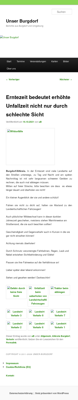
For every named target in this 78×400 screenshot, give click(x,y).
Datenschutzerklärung (20, 393)
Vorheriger (13, 79)
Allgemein (46, 336)
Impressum (12, 363)
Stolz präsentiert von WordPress (52, 393)
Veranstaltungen (38, 61)
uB (40, 121)
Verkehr (10, 339)
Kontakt (10, 375)
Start (9, 61)
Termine (21, 61)
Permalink (11, 342)
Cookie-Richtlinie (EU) (18, 367)
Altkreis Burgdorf (61, 336)
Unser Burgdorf (22, 21)
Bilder (66, 61)
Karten (54, 61)
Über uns (11, 68)
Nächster (66, 79)
